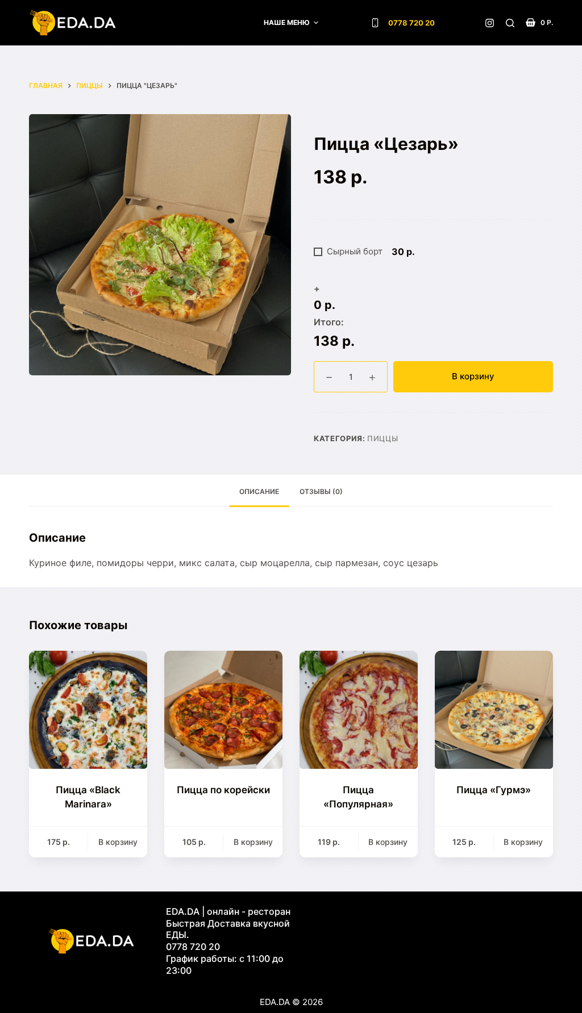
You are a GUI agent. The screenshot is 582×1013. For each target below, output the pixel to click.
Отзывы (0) (321, 491)
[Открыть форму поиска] (510, 23)
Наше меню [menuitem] (287, 22)
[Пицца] (88, 710)
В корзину (473, 376)
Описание (259, 491)
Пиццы (382, 438)
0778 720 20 (411, 22)
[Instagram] (489, 23)
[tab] (259, 492)
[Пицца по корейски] (223, 710)
